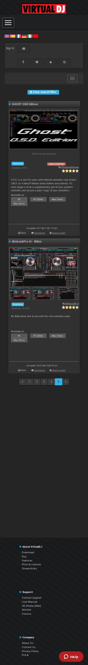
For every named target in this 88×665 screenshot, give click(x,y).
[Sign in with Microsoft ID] (37, 62)
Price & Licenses (31, 564)
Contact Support (32, 597)
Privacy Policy (30, 651)
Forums (26, 613)
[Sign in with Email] (23, 48)
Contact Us (28, 647)
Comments (39, 233)
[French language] (18, 36)
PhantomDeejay (70, 167)
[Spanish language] (12, 36)
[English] (7, 36)
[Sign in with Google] (64, 62)
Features (27, 560)
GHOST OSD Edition (25, 104)
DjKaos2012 (72, 303)
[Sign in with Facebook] (23, 62)
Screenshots (29, 568)
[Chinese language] (35, 36)
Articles (26, 609)
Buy (24, 556)
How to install (58, 233)
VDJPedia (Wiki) (31, 605)
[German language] (24, 36)
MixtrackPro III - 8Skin (27, 241)
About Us (27, 643)
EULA (25, 655)
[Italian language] (29, 36)
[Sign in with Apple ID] (51, 62)
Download (28, 552)
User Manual (29, 601)
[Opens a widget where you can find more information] (71, 657)
